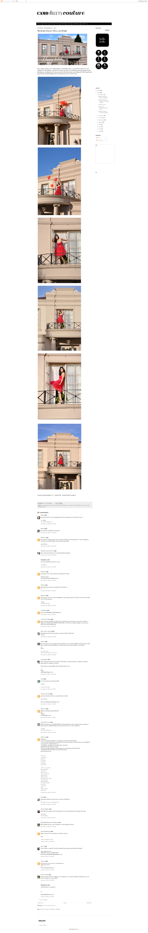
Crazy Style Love (45, 722)
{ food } (63, 23)
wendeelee (43, 610)
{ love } (57, 23)
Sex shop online (44, 779)
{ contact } (84, 23)
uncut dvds (43, 785)
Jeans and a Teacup (46, 631)
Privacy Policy (43, 925)
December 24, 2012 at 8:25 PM (48, 614)
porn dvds (43, 784)
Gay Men (43, 761)
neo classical (70, 505)
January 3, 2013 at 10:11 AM (47, 869)
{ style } (69, 23)
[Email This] (56, 503)
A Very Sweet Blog (45, 619)
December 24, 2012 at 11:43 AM (48, 567)
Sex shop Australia (45, 782)
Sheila (42, 515)
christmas (55, 505)
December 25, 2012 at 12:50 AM (48, 654)
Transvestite (44, 764)
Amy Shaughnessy (45, 831)
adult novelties (44, 776)
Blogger (77, 929)
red (74, 505)
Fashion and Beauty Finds (47, 839)
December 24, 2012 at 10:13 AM (48, 546)
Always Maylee (45, 809)
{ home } (39, 23)
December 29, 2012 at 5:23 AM (48, 804)
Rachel (42, 528)
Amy (42, 679)
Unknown (43, 537)
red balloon (78, 505)
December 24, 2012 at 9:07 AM (48, 523)
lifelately (60, 505)
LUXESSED (43, 565)
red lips (88, 505)
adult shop (43, 790)
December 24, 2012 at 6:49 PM (48, 605)
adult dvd (43, 770)
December (101, 94)
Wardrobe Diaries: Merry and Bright (103, 97)
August (100, 122)
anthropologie (44, 505)
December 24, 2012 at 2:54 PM (48, 580)
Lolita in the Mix (45, 694)
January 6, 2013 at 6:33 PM (47, 896)
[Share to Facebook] (60, 503)
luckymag (64, 505)
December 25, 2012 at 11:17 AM (48, 689)
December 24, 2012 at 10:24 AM (48, 555)
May (100, 129)
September (101, 120)
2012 (98, 92)
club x (42, 787)
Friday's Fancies (102, 104)
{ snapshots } (76, 23)
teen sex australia (45, 773)
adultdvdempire (44, 781)
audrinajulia (44, 659)
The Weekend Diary (45, 603)
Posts (98, 137)
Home (65, 903)
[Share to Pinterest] (62, 503)
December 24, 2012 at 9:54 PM (48, 626)
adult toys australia (45, 767)
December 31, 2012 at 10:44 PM (48, 826)
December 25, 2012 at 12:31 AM (48, 636)
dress (52, 495)
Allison (42, 641)
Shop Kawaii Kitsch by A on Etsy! (49, 652)
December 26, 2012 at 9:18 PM (48, 717)
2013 (98, 90)
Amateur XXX (44, 789)
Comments (100, 140)
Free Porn (43, 755)
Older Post (89, 903)
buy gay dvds (44, 772)
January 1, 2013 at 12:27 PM (47, 841)
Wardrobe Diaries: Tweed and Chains (103, 112)
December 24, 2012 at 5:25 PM (48, 590)
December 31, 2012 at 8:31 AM (48, 817)
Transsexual (43, 757)
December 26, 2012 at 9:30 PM (48, 732)
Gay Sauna (43, 760)
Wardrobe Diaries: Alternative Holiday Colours (103, 101)
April (100, 131)
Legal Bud (43, 763)
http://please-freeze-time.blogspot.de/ (50, 802)
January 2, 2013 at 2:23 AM (47, 856)
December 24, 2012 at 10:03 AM (48, 532)
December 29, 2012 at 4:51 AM (48, 792)
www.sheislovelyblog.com (46, 521)
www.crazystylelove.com (46, 730)
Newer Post (40, 903)
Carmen (43, 861)
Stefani (43, 585)
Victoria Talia (44, 874)
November (101, 115)
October (101, 117)
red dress (83, 505)
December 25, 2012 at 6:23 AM (48, 674)
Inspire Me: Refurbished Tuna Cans (103, 108)
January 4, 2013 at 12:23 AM (47, 880)
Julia (42, 797)
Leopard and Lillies (45, 687)
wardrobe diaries (42, 506)
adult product (44, 775)
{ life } (51, 23)
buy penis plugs (44, 769)
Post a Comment (43, 899)
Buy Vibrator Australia (46, 778)
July (100, 124)
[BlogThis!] (57, 503)
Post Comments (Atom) (49, 905)
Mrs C (42, 846)
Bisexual (43, 758)
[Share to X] (59, 503)
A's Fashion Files (45, 651)
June (100, 126)
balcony (50, 505)
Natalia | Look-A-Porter (47, 551)
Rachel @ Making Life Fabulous (49, 822)
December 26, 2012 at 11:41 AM (48, 704)
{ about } (46, 23)
